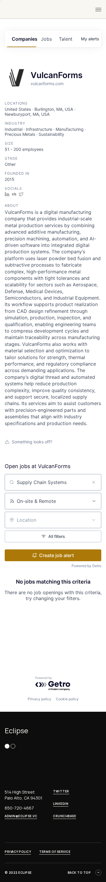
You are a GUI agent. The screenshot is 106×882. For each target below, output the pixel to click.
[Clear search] (93, 482)
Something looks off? (32, 441)
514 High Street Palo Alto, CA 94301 (23, 795)
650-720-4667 (19, 808)
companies (24, 39)
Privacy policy (39, 699)
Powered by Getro (86, 566)
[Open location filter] (93, 519)
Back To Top (79, 873)
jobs (46, 39)
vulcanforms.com (47, 83)
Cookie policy (67, 699)
